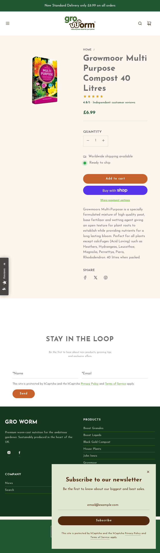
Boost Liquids (92, 435)
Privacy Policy (90, 384)
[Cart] (149, 23)
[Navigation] (7, 23)
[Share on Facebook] (85, 278)
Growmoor (90, 462)
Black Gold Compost (96, 442)
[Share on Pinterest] (105, 278)
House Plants (92, 449)
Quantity (92, 132)
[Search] (140, 23)
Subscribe (104, 520)
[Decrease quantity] (87, 141)
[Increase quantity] (103, 141)
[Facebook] (19, 453)
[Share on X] (95, 278)
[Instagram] (9, 453)
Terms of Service (115, 384)
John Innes (90, 455)
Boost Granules (93, 428)
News (9, 483)
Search (9, 490)
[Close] (148, 471)
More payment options (115, 200)
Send (24, 393)
